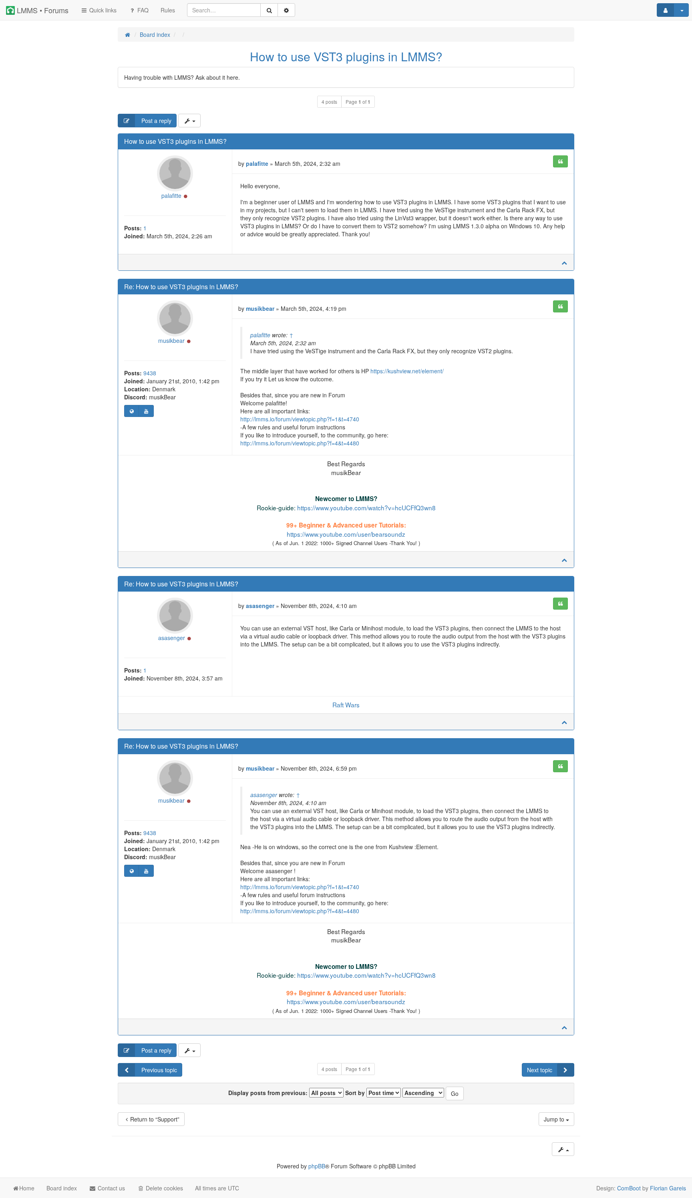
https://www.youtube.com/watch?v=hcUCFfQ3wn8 (366, 507)
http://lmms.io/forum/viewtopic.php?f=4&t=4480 (299, 443)
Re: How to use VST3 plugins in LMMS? (181, 286)
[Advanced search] (286, 10)
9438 (149, 373)
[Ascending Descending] (423, 1092)
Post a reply (155, 121)
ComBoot (629, 1188)
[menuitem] (168, 10)
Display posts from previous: (268, 1093)
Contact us (110, 1188)
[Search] (269, 10)
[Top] (564, 262)
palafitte (171, 195)
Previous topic (158, 1070)
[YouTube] (146, 411)
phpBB (316, 1166)
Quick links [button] (102, 10)
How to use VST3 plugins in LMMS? (346, 56)
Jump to (555, 1119)
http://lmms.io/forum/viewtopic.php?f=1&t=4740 (299, 419)
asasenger (171, 638)
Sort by (355, 1093)
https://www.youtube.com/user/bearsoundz (346, 534)
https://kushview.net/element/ (407, 371)
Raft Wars (346, 704)
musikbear (171, 340)
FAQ (142, 10)
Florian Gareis (668, 1188)
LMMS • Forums (41, 10)
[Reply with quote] (560, 161)
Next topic (539, 1070)
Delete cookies (163, 1188)
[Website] (131, 411)
